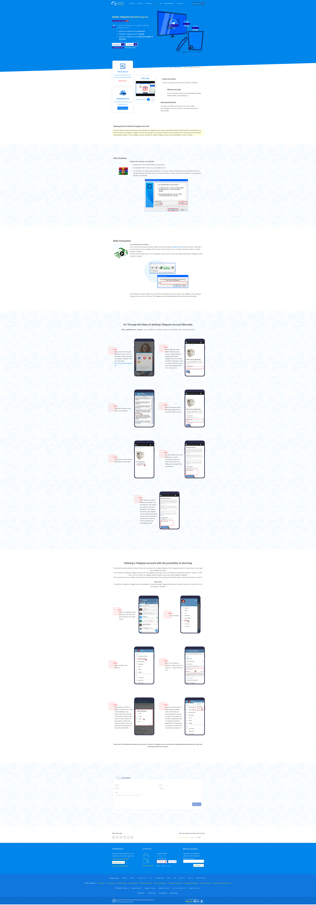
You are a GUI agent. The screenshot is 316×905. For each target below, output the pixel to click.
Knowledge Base (159, 878)
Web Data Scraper (122, 883)
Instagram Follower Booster (175, 883)
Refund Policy (152, 893)
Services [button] (140, 3)
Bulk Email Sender (133, 883)
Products (124, 878)
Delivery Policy (174, 893)
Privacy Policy (162, 893)
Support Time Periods (194, 888)
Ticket (171, 861)
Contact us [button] (180, 3)
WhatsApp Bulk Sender (146, 883)
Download (151, 3)
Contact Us (182, 878)
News (168, 878)
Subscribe (197, 865)
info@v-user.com (165, 865)
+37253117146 (161, 856)
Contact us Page (147, 865)
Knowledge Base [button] (169, 3)
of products (136, 888)
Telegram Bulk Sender (206, 883)
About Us (190, 878)
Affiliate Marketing (201, 878)
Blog (174, 878)
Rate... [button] (199, 837)
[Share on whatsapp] (113, 837)
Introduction (116, 44)
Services (132, 878)
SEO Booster (101, 883)
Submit (195, 804)
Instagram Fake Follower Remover (222, 883)
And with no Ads (130, 47)
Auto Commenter (111, 883)
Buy (161, 3)
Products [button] (131, 3)
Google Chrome (176, 247)
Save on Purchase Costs (179, 888)
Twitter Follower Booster (160, 883)
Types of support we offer (119, 859)
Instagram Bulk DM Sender (191, 883)
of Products (150, 888)
